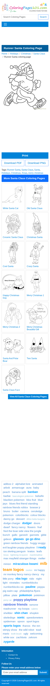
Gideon (7, 539)
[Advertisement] (25, 36)
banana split (19, 492)
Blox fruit (31, 499)
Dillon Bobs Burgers (36, 519)
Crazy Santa (33, 266)
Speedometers (35, 617)
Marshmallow (36, 555)
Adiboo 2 (8, 484)
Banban (33, 492)
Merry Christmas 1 (35, 295)
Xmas (24, 173)
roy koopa (23, 608)
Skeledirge (9, 617)
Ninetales (14, 582)
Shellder (8, 613)
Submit (43, 672)
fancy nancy (19, 527)
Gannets (34, 535)
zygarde (8, 641)
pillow (6, 595)
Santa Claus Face (11, 390)
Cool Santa (8, 266)
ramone (33, 604)
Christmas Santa (35, 237)
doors (37, 523)
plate (14, 595)
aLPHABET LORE (22, 484)
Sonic (21, 617)
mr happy (39, 570)
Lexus (6, 555)
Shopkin (34, 613)
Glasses (18, 539)
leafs (39, 551)
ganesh (23, 535)
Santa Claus (39, 54)
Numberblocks (30, 582)
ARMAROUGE (18, 487)
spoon (21, 621)
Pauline (30, 586)
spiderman (9, 621)
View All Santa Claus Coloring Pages (28, 396)
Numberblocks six (13, 587)
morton (29, 570)
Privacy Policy (14, 658)
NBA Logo (21, 578)
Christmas (26, 54)
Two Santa (32, 358)
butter (15, 511)
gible (43, 535)
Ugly (25, 633)
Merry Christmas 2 (11, 327)
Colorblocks (22, 515)
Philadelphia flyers (30, 591)
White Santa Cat (10, 208)
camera (24, 511)
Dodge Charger (11, 523)
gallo (14, 535)
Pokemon (25, 595)
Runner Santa (13, 170)
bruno (6, 511)
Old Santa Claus (34, 208)
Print (25, 155)
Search (43, 17)
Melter (41, 558)
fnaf (39, 527)
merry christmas (35, 173)
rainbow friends (15, 604)
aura (28, 487)
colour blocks (38, 515)
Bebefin (39, 496)
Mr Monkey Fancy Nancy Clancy (21, 574)
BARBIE (7, 496)
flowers (31, 527)
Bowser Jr (35, 507)
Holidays (14, 54)
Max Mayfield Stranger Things (19, 558)
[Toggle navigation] (5, 24)
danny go (8, 519)
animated (37, 484)
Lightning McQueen (19, 555)
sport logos (33, 621)
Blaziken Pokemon (14, 499)
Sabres (34, 609)
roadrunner (9, 608)
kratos (31, 551)
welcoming (36, 633)
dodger (27, 523)
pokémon (39, 595)
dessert (20, 519)
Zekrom (33, 637)
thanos (26, 625)
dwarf (6, 527)
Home (4, 54)
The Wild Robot (26, 629)
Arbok (6, 487)
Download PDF (13, 163)
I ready (41, 547)
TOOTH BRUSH (16, 634)
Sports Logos (12, 625)
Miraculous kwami (25, 563)
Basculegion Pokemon (23, 496)
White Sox (8, 637)
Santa (37, 170)
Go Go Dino (33, 539)
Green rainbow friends (15, 543)
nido (31, 578)
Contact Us (13, 655)
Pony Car (7, 600)
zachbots (21, 637)
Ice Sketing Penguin (14, 551)
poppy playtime (25, 599)
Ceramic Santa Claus (13, 237)
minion (7, 564)
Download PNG (37, 163)
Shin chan (21, 613)
